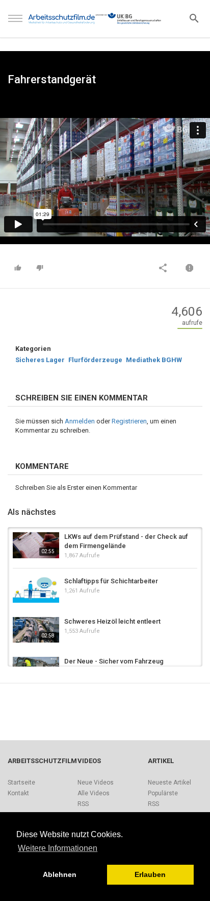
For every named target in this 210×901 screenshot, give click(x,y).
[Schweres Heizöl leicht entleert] (36, 630)
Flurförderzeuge (95, 360)
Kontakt (18, 793)
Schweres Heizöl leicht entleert (112, 621)
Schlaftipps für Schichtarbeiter (111, 581)
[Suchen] (194, 18)
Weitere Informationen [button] (57, 848)
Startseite (21, 782)
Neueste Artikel (169, 782)
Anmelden (80, 421)
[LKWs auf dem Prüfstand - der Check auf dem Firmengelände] (36, 545)
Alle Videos (93, 793)
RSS (83, 804)
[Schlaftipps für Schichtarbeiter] (36, 590)
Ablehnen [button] (59, 874)
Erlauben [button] (150, 874)
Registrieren (129, 421)
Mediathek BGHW (154, 360)
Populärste (163, 793)
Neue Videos (95, 782)
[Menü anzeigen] (15, 23)
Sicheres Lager (40, 360)
